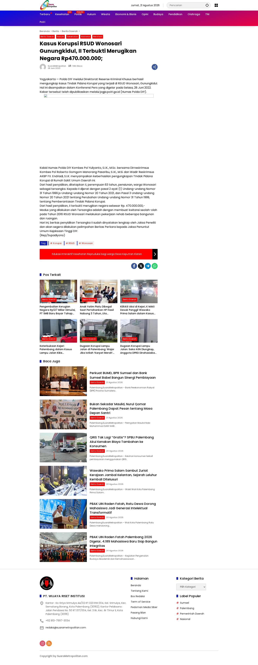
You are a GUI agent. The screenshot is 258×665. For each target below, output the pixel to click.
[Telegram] (148, 266)
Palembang (187, 608)
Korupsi (57, 243)
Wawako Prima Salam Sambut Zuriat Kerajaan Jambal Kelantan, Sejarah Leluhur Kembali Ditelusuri (123, 474)
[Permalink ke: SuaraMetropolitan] (44, 67)
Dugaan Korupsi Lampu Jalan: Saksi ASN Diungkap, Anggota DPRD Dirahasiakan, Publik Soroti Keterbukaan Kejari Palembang (138, 349)
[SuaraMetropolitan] (48, 5)
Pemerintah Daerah (192, 613)
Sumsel (184, 603)
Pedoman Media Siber (144, 607)
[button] (207, 5)
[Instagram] (42, 643)
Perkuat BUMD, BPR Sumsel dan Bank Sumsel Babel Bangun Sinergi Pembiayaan (123, 375)
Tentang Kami (139, 591)
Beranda (136, 585)
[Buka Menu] (216, 5)
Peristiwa (97, 36)
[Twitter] (141, 266)
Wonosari (87, 243)
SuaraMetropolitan (57, 66)
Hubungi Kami (139, 618)
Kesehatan (72, 36)
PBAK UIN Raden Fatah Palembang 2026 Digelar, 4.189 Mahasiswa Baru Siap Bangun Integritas (123, 541)
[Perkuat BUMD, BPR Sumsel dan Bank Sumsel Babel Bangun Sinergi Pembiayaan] (63, 381)
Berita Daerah (47, 36)
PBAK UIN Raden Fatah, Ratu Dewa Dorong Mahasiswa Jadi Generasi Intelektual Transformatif (123, 508)
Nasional (85, 36)
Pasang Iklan (138, 612)
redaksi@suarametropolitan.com (66, 627)
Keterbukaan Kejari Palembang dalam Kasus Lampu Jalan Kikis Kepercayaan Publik (56, 349)
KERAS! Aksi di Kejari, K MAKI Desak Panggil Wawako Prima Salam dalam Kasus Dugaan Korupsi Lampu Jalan (137, 310)
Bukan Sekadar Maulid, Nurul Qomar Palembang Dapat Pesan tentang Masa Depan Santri (121, 408)
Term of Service (140, 601)
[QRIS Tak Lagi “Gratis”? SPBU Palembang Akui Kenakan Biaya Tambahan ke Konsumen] (63, 447)
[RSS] (49, 643)
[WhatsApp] (155, 266)
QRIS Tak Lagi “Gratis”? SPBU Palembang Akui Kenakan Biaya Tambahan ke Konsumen (122, 441)
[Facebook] (134, 266)
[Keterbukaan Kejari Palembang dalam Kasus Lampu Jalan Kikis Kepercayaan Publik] (58, 331)
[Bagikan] (155, 67)
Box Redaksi (138, 596)
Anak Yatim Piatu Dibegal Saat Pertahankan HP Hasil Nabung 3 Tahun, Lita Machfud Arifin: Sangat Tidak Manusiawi (98, 310)
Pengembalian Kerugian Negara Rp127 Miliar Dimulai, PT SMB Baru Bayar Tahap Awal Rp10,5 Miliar (57, 310)
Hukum (60, 36)
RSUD (72, 243)
